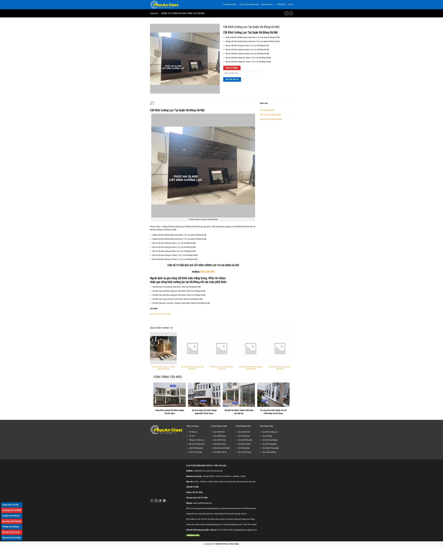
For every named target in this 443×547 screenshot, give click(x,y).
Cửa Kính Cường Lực (270, 432)
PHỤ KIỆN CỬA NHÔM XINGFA (271, 119)
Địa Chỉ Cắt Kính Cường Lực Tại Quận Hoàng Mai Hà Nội (163, 368)
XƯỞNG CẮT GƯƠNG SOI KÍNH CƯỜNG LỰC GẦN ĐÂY (183, 13)
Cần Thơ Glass (209, 519)
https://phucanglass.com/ (232, 524)
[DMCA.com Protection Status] (193, 535)
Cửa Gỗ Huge (267, 436)
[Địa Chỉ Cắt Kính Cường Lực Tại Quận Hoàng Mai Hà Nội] (163, 348)
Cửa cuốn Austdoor (269, 452)
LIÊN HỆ (290, 5)
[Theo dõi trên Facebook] (152, 501)
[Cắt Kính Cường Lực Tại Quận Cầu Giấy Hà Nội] (279, 348)
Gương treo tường (248, 519)
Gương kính (230, 514)
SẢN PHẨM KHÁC (267, 5)
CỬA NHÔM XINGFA (229, 5)
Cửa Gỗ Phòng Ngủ (269, 444)
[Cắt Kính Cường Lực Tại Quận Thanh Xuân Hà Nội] (221, 348)
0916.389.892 (207, 271)
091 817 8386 (232, 68)
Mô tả (152, 104)
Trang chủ (154, 13)
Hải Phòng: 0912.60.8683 (11, 510)
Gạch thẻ (247, 524)
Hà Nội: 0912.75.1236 (10, 505)
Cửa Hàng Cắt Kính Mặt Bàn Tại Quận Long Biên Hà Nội (251, 368)
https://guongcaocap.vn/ (213, 508)
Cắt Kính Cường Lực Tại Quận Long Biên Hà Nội (192, 368)
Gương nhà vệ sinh (237, 508)
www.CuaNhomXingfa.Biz (202, 503)
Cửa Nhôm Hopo (219, 444)
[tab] (152, 104)
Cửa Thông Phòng (244, 452)
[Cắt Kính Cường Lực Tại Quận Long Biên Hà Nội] (192, 348)
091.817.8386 (198, 492)
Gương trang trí (241, 514)
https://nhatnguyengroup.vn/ (211, 524)
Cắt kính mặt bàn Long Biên (160, 314)
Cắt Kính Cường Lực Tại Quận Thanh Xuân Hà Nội (221, 368)
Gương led (226, 508)
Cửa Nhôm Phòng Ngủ (270, 448)
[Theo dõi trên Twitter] (160, 501)
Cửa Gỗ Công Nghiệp (270, 440)
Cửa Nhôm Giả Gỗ (220, 452)
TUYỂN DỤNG (281, 5)
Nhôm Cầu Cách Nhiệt (221, 448)
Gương (254, 524)
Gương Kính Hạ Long (209, 514)
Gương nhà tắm (250, 508)
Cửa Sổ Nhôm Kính (219, 426)
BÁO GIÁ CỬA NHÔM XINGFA (249, 5)
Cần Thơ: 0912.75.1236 (10, 532)
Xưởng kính (222, 514)
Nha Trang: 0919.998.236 (11, 521)
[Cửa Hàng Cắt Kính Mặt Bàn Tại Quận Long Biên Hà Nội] (250, 348)
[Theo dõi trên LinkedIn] (164, 501)
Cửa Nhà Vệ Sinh (244, 444)
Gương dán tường (192, 524)
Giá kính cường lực (234, 519)
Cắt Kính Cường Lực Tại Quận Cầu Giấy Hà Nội (279, 368)
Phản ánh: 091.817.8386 (11, 538)
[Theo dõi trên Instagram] (156, 501)
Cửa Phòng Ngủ (244, 448)
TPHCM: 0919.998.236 (10, 527)
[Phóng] (153, 91)
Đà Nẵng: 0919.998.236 (11, 516)
